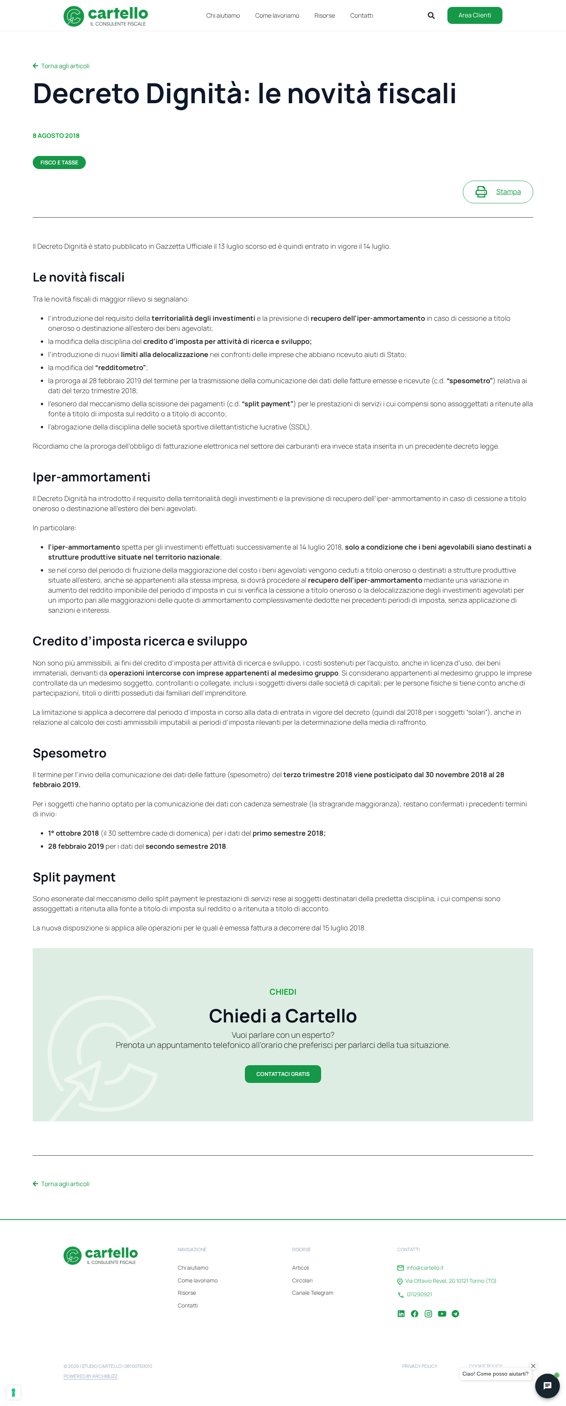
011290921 (419, 1294)
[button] (340, 15)
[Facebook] (415, 1308)
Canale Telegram (312, 1292)
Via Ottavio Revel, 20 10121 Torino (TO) (451, 1280)
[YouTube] (441, 1308)
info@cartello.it (425, 1267)
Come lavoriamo (198, 1280)
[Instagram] (428, 1308)
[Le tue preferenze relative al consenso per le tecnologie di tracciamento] (13, 1392)
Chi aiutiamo (193, 1267)
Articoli (300, 1267)
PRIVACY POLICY (419, 1366)
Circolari (302, 1280)
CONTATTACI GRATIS (283, 1074)
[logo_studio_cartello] (110, 15)
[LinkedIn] (401, 1308)
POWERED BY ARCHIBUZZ (91, 1376)
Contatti (188, 1305)
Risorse (187, 1292)
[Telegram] (455, 1308)
